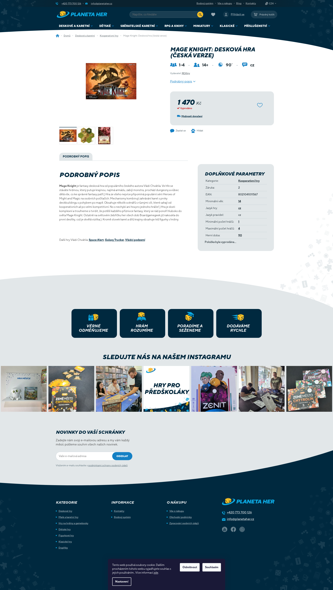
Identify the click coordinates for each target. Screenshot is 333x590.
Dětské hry (65, 529)
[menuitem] (76, 26)
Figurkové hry (66, 535)
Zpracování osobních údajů (184, 523)
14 (239, 201)
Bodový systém (204, 3)
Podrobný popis (181, 81)
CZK (271, 3)
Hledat (200, 14)
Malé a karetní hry (68, 517)
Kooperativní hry (249, 180)
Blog (238, 3)
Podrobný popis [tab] (76, 156)
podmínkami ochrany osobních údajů (108, 465)
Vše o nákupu (224, 3)
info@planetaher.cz (240, 519)
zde (156, 572)
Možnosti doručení (191, 116)
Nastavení (121, 581)
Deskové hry (65, 511)
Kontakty (251, 3)
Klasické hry (65, 541)
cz (239, 208)
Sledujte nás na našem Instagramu (166, 357)
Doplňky (63, 547)
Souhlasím (211, 567)
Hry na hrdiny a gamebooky (73, 523)
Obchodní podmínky (180, 517)
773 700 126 (239, 512)
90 (240, 235)
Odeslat (122, 456)
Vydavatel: (180, 73)
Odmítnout (189, 567)
